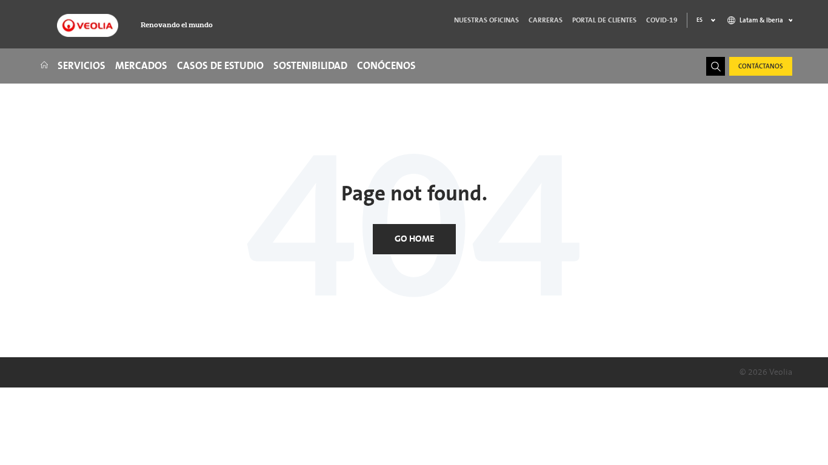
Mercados (141, 66)
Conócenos (386, 66)
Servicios (81, 66)
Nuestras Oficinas (486, 20)
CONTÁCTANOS (760, 66)
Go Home (414, 238)
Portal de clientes (604, 20)
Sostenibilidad (310, 66)
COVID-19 (662, 20)
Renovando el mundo (177, 25)
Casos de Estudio (220, 66)
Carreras (546, 20)
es (699, 20)
